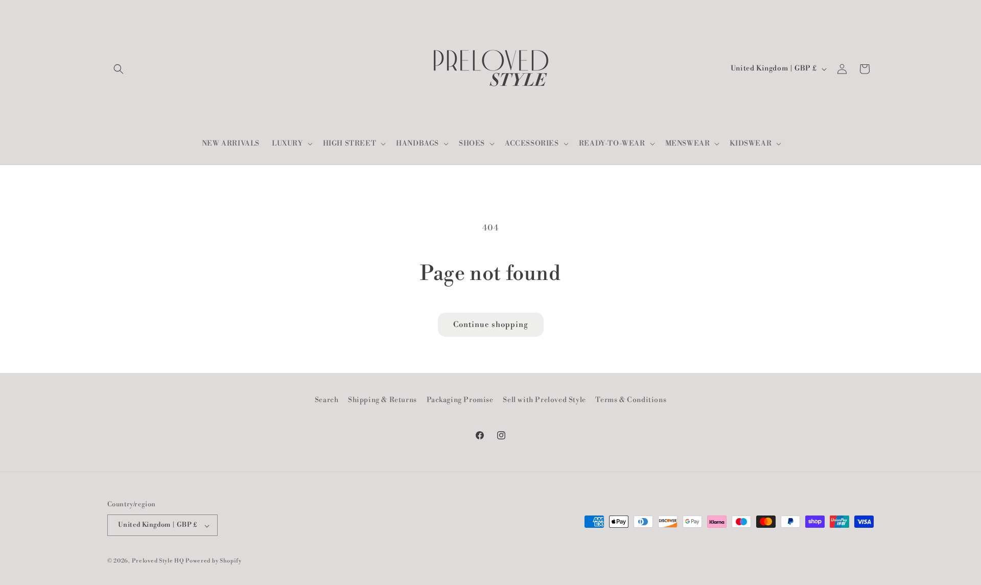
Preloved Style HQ (158, 561)
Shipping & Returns (382, 400)
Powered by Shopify (213, 561)
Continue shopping (490, 325)
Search (327, 400)
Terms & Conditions (630, 400)
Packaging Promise (460, 400)
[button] (118, 69)
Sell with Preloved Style (544, 400)
